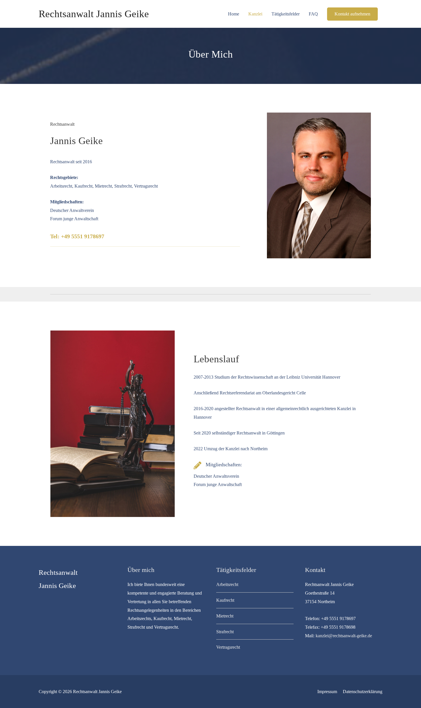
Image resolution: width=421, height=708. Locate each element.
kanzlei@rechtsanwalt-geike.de (344, 635)
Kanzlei (255, 13)
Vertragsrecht (228, 647)
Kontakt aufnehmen (352, 13)
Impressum (327, 691)
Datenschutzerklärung (362, 691)
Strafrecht (225, 631)
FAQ (313, 13)
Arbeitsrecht (227, 584)
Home (233, 13)
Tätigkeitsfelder (286, 13)
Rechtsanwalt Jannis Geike (94, 13)
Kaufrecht (225, 600)
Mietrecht (224, 615)
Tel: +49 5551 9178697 (77, 236)
